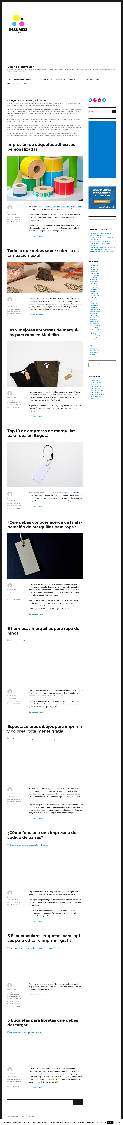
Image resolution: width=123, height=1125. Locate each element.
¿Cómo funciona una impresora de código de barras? (41, 835)
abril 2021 (93, 301)
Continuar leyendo (36, 236)
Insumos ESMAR (96, 364)
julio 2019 (93, 334)
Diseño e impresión (20, 66)
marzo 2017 (93, 344)
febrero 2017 (94, 346)
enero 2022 (93, 291)
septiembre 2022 (95, 279)
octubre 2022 (94, 277)
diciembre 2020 (95, 310)
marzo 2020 (93, 320)
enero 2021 (93, 308)
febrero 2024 (94, 265)
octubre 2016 (94, 352)
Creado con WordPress (28, 1116)
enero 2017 (93, 348)
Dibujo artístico (95, 380)
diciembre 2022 (95, 273)
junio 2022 (93, 283)
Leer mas (117, 1122)
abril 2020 (93, 318)
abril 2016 (93, 354)
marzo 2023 (93, 267)
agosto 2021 (93, 297)
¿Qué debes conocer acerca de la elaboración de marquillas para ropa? (44, 524)
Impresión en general (14, 219)
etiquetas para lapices (14, 1003)
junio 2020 (93, 316)
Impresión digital (41, 79)
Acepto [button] (110, 1122)
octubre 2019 (94, 328)
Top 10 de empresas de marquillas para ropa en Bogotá (41, 433)
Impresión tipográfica (92, 79)
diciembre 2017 (94, 340)
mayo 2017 (93, 342)
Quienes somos (13, 83)
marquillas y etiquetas (14, 221)
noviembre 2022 (95, 275)
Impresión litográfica (58, 79)
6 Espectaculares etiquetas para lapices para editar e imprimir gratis (44, 938)
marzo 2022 (93, 287)
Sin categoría (94, 398)
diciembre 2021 (94, 293)
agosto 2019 (94, 332)
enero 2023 (93, 271)
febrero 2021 (94, 305)
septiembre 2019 (95, 330)
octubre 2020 (94, 314)
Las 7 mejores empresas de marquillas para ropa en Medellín (43, 332)
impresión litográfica (96, 390)
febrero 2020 (94, 322)
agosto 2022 (94, 281)
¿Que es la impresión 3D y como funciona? (103, 251)
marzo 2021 (93, 303)
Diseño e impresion (13, 217)
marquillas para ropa (65, 493)
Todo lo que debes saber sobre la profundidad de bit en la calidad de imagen (100, 243)
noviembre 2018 (95, 336)
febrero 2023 (94, 269)
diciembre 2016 (95, 350)
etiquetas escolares (13, 1001)
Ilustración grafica (95, 384)
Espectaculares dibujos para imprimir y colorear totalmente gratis (44, 728)
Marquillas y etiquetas (23, 79)
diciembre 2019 (95, 324)
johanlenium (11, 212)
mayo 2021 (93, 299)
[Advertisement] (62, 50)
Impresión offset (75, 79)
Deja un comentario (13, 224)
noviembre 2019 (95, 326)
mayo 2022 (93, 285)
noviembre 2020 (95, 312)
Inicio (9, 79)
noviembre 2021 (95, 295)
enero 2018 (93, 338)
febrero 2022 (94, 289)
